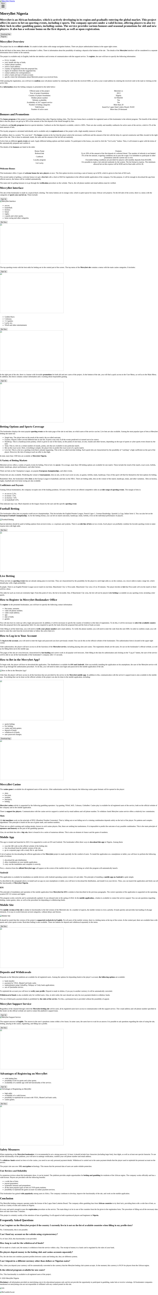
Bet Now (4, 222)
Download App (5, 34)
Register (3, 36)
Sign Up (3, 199)
